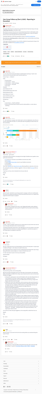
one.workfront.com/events (19, 42)
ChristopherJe (8, 241)
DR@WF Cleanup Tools (12, 162)
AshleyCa (7, 190)
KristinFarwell (8, 25)
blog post (9, 166)
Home (1, 4)
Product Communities (6, 4)
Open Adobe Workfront (9, 12)
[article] (20, 91)
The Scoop (32, 167)
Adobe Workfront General (19, 4)
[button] (36, 5)
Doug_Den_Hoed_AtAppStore (10, 151)
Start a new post (28, 62)
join (6, 159)
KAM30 (7, 329)
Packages (9, 160)
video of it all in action (18, 166)
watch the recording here (30, 36)
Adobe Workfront (12, 4)
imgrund (7, 70)
